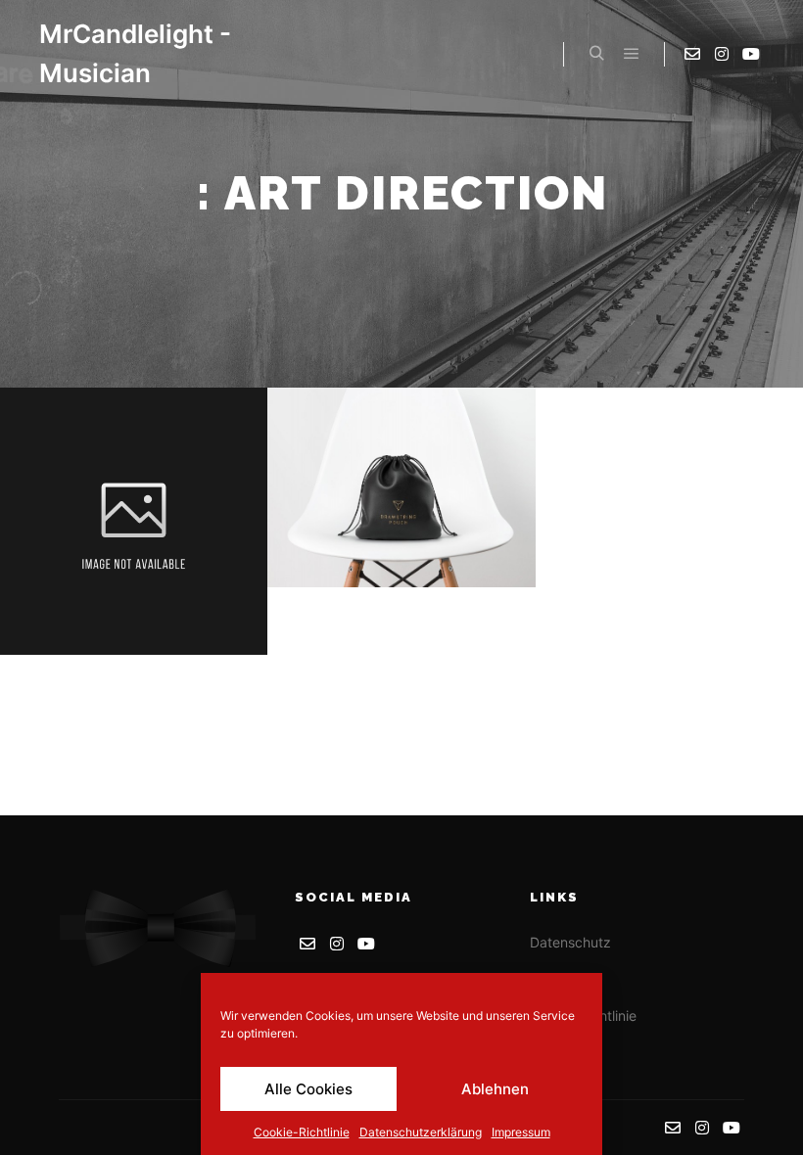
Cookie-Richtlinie (302, 1132)
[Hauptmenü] (631, 54)
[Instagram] (721, 54)
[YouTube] (751, 54)
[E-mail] (692, 54)
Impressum (521, 1132)
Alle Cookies (308, 1089)
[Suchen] (596, 54)
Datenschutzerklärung (420, 1132)
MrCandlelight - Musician (135, 53)
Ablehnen (495, 1089)
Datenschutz (570, 942)
